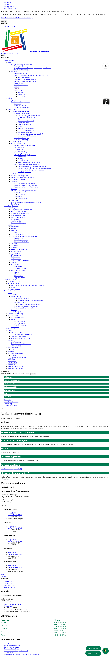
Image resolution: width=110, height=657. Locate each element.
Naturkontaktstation (14, 348)
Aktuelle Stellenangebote (19, 176)
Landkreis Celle (9, 653)
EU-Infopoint (15, 200)
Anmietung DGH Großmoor (27, 136)
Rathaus (10, 62)
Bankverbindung (9, 587)
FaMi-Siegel (15, 174)
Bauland (13, 310)
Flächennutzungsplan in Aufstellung (26, 306)
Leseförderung (16, 342)
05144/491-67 (15, 554)
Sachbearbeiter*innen (18, 215)
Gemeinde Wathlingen (21, 140)
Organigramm (15, 219)
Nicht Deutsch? (16, 253)
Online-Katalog (16, 346)
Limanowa (17, 193)
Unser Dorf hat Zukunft (26, 132)
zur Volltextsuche (10, 8)
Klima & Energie (23, 160)
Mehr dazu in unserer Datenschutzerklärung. (17, 18)
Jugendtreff (21, 126)
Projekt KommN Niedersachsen (25, 145)
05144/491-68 (15, 528)
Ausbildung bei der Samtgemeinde (22, 177)
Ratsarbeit (17, 104)
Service (10, 225)
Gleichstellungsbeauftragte (20, 70)
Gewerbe (14, 247)
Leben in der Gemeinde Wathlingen (26, 187)
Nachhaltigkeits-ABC (24, 172)
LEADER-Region (16, 142)
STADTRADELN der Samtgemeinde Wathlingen (26, 202)
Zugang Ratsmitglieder (22, 108)
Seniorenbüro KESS (14, 289)
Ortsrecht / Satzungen (18, 223)
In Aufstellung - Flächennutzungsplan (30, 300)
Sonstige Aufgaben (20, 268)
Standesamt (15, 264)
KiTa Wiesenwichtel (24, 125)
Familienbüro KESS (17, 234)
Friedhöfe (14, 244)
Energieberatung (20, 325)
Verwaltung (11, 208)
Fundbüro (14, 246)
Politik (10, 98)
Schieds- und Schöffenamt (20, 261)
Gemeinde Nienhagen (21, 138)
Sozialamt (14, 263)
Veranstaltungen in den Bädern (21, 338)
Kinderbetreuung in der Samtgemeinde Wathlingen (28, 285)
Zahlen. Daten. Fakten (18, 179)
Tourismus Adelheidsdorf (26, 130)
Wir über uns (12, 109)
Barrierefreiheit (9, 585)
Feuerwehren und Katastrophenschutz (24, 236)
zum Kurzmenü (9, 6)
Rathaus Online (16, 259)
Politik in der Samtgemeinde (20, 102)
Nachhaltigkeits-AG (20, 153)
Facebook (21, 92)
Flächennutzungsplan (21, 298)
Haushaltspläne (16, 221)
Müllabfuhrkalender (17, 251)
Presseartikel (22, 198)
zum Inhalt (7, 2)
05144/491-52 (15, 515)
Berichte (14, 355)
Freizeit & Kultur (9, 329)
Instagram (21, 94)
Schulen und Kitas (14, 283)
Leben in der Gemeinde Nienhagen (26, 185)
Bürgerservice (15, 230)
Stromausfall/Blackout (21, 242)
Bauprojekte (18, 83)
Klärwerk (17, 274)
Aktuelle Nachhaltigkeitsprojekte (25, 155)
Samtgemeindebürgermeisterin (21, 64)
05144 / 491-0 (11, 606)
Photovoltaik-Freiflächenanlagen (29, 115)
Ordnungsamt (15, 257)
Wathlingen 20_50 (20, 147)
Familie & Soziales (10, 280)
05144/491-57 (15, 567)
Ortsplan (14, 189)
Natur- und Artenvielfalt (16, 353)
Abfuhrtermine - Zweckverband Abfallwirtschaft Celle (21, 655)
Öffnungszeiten (16, 255)
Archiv (16, 87)
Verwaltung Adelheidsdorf (26, 117)
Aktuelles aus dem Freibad (23, 334)
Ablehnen (3, 21)
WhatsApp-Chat (19, 66)
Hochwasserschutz (17, 317)
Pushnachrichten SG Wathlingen (25, 81)
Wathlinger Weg (19, 151)
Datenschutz (8, 583)
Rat (19, 119)
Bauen (10, 293)
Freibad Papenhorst (17, 332)
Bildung (20, 159)
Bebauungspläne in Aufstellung (24, 308)
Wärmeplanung (19, 323)
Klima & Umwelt (13, 315)
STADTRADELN (12, 363)
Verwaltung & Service (11, 206)
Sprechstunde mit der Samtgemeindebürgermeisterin (32, 68)
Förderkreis (22, 194)
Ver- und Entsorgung (18, 270)
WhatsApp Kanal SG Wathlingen (25, 79)
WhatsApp (21, 96)
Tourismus (11, 365)
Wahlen (13, 100)
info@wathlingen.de (12, 604)
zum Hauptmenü (9, 4)
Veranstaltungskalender (16, 368)
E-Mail (12, 513)
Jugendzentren (12, 351)
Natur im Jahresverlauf (18, 357)
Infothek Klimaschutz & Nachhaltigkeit (27, 164)
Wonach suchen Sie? (7, 374)
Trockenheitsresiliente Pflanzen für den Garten (33, 166)
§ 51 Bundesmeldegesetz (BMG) (11, 469)
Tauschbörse (18, 149)
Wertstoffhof (18, 276)
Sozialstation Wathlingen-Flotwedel (16, 651)
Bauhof (16, 272)
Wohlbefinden (22, 157)
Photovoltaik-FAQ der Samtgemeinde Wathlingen (34, 168)
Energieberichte (19, 321)
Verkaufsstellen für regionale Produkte (31, 170)
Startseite (7, 400)
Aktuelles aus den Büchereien (21, 344)
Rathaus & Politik (10, 60)
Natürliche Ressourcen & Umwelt (29, 162)
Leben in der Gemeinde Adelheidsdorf (27, 183)
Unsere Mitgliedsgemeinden (20, 111)
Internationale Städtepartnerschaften (23, 191)
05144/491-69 (15, 541)
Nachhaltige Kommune (18, 143)
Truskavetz (18, 196)
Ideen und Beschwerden (19, 249)
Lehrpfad (14, 349)
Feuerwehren (18, 238)
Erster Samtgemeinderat (19, 211)
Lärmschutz (15, 327)
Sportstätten (12, 361)
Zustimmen (4, 23)
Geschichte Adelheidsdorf (26, 128)
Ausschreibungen (24, 77)
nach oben (4, 576)
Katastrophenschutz (21, 85)
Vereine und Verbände (15, 367)
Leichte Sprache (9, 26)
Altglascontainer (19, 278)
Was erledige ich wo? (18, 217)
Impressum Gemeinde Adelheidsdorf (30, 134)
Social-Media (18, 91)
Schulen (13, 287)
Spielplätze (11, 359)
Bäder (10, 331)
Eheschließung (19, 266)
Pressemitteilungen (21, 73)
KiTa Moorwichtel (23, 123)
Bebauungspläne (20, 302)
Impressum (8, 581)
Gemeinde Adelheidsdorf (22, 113)
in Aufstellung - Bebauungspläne (29, 304)
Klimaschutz (15, 319)
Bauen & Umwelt (9, 291)
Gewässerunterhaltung (15, 314)
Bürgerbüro (18, 232)
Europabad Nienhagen (18, 336)
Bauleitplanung (16, 297)
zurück (3, 574)
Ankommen (15, 227)
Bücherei (11, 340)
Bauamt (13, 229)
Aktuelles (14, 72)
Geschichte (14, 181)
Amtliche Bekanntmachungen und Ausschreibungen (31, 75)
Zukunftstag (15, 204)
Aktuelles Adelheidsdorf (26, 121)
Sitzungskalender (20, 106)
